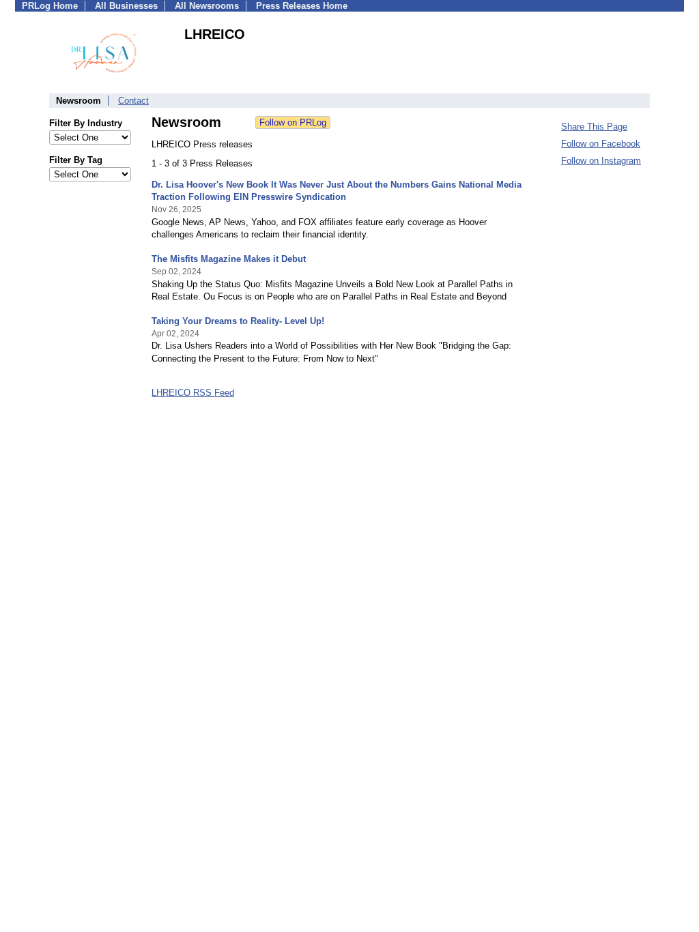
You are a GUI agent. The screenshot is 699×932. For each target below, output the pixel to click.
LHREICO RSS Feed (193, 393)
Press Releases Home (301, 6)
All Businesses (126, 6)
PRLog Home (50, 6)
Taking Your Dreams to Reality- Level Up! (238, 321)
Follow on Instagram (601, 161)
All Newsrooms (207, 6)
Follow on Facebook (600, 144)
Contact (133, 101)
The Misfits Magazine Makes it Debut (229, 259)
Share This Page (594, 126)
